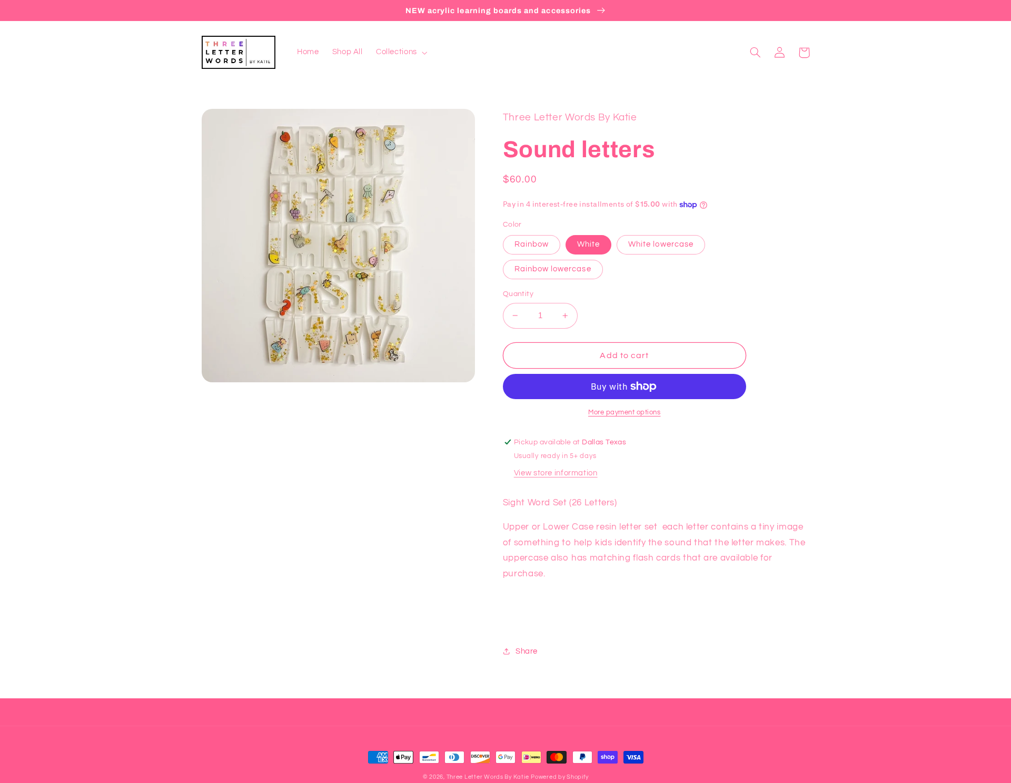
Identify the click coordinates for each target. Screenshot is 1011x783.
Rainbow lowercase (552, 269)
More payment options (624, 412)
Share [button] (527, 651)
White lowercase (660, 244)
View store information (556, 473)
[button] (400, 52)
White (588, 244)
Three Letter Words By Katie (488, 777)
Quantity (518, 294)
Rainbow (531, 244)
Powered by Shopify (559, 777)
